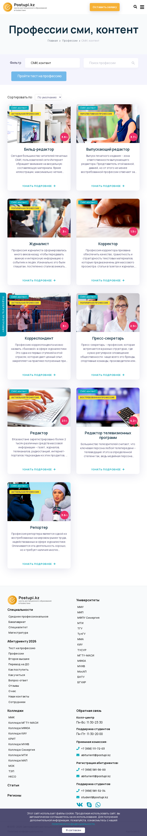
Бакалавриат (17, 621)
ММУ (80, 607)
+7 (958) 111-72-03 (93, 748)
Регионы (14, 795)
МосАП (82, 671)
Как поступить (18, 669)
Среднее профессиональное (28, 616)
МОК (11, 765)
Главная (53, 40)
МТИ (80, 623)
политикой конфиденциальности (73, 824)
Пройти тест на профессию (40, 76)
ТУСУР (81, 650)
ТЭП (11, 771)
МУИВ (81, 666)
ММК (11, 717)
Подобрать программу (3, 314)
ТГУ (79, 628)
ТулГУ (81, 633)
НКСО (12, 776)
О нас (12, 691)
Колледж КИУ (17, 733)
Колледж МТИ (18, 755)
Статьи (13, 785)
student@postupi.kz (94, 797)
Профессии (70, 40)
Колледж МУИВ (18, 744)
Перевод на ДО (18, 664)
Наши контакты (18, 696)
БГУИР (81, 682)
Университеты (87, 600)
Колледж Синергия (21, 749)
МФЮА (81, 660)
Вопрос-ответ (18, 680)
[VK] (79, 806)
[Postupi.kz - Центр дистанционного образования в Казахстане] (27, 7)
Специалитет (18, 627)
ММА (80, 639)
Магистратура (18, 632)
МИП (80, 612)
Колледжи (15, 711)
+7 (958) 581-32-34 (93, 790)
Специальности (20, 610)
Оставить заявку (105, 7)
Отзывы (13, 685)
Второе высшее (18, 658)
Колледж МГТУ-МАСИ (23, 722)
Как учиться (16, 675)
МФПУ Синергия (88, 617)
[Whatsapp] (98, 806)
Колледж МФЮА (19, 728)
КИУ (80, 644)
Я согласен (73, 830)
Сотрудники (16, 702)
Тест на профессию (21, 648)
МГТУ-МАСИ (85, 655)
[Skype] (89, 806)
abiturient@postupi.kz (96, 755)
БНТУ (81, 676)
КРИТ (12, 738)
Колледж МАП (17, 760)
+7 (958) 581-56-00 (93, 769)
